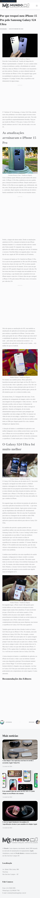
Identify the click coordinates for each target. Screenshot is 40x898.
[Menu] (37, 6)
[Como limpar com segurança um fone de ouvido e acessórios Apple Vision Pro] (20, 749)
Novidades (3, 29)
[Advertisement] (20, 97)
